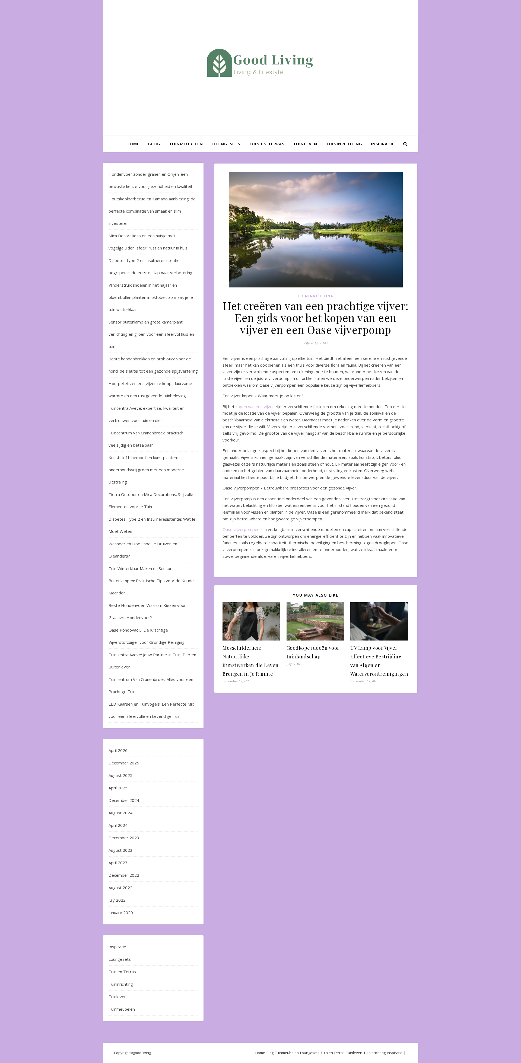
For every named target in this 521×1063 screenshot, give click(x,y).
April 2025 (118, 787)
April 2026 (118, 750)
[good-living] (260, 63)
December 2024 (124, 800)
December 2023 (124, 837)
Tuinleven (305, 143)
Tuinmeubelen (186, 143)
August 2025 (120, 775)
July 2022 (117, 900)
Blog (154, 143)
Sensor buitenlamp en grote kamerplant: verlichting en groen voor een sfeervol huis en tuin (151, 334)
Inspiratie (383, 143)
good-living (142, 1052)
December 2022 (124, 875)
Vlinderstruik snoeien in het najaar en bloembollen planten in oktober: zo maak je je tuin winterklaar (151, 297)
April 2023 (118, 862)
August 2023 (120, 850)
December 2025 (124, 763)
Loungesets (226, 143)
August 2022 (120, 887)
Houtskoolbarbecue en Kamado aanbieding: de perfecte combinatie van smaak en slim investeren (152, 211)
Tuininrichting (344, 143)
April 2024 (118, 825)
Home (132, 143)
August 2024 (120, 812)
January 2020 (121, 912)
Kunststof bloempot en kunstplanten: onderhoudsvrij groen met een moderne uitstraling (146, 470)
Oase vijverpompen (241, 529)
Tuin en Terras (266, 143)
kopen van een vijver (255, 406)
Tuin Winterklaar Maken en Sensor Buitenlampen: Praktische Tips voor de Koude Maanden (151, 580)
